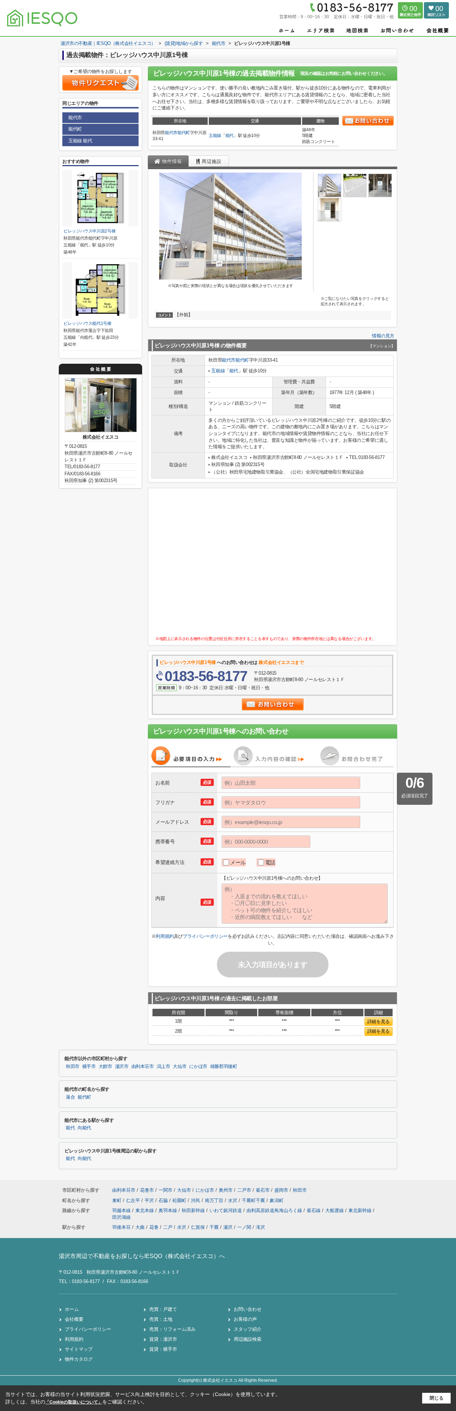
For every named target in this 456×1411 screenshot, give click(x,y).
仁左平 (133, 1200)
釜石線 (314, 1210)
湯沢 (228, 1227)
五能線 (215, 135)
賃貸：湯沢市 (163, 1339)
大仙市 (179, 1066)
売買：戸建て (163, 1309)
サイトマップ (79, 1349)
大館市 (105, 1066)
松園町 (180, 1200)
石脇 (164, 1200)
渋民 (196, 1200)
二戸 (167, 1227)
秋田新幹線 (194, 1210)
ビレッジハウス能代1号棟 (87, 323)
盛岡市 (281, 1190)
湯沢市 (122, 1066)
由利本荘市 (142, 1066)
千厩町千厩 (254, 1200)
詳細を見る (378, 1021)
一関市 (165, 1190)
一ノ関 (244, 1227)
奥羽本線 (168, 1210)
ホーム (72, 1309)
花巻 (154, 1227)
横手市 (89, 1066)
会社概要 (74, 1319)
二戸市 (244, 1190)
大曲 (140, 1227)
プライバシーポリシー (205, 936)
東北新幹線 (360, 1210)
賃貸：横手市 (163, 1349)
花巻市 (147, 1190)
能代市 (171, 132)
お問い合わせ (247, 1309)
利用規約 (164, 936)
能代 (230, 135)
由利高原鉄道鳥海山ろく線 (275, 1210)
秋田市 (72, 1066)
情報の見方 (383, 335)
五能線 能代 (80, 140)
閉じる (437, 1398)
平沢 (150, 1200)
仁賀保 (198, 1227)
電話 (270, 862)
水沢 (233, 1200)
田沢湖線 (121, 1217)
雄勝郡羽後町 (223, 1066)
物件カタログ (79, 1359)
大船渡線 (335, 1210)
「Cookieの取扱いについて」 (73, 1402)
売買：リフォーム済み (172, 1329)
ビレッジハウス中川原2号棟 (89, 231)
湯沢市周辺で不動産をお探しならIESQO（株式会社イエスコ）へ (142, 1256)
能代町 (183, 132)
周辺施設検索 (247, 1339)
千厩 (214, 1227)
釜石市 (263, 1190)
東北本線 (145, 1210)
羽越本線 (122, 1210)
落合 (70, 1097)
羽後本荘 (121, 1227)
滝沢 (260, 1227)
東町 (117, 1200)
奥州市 (226, 1190)
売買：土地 (160, 1319)
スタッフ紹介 (247, 1329)
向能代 (84, 1127)
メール (238, 862)
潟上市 (163, 1066)
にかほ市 (198, 1066)
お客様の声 (245, 1319)
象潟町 (277, 1200)
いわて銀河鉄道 (226, 1210)
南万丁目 (215, 1200)
